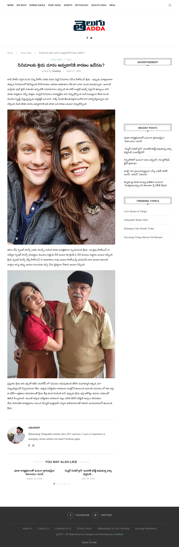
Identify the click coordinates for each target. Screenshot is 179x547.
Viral (112, 5)
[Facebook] (87, 38)
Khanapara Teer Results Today (139, 228)
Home (10, 53)
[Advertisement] (148, 92)
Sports (68, 5)
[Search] (170, 5)
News (10, 5)
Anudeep (56, 71)
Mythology (81, 5)
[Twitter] (91, 38)
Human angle (37, 5)
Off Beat (21, 5)
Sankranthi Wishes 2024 (136, 220)
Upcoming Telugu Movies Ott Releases (143, 237)
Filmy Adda (54, 5)
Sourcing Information (146, 528)
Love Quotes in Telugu (135, 211)
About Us (27, 528)
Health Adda (98, 5)
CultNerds (118, 534)
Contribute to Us (63, 528)
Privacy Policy (84, 528)
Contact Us (43, 528)
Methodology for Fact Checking (113, 528)
